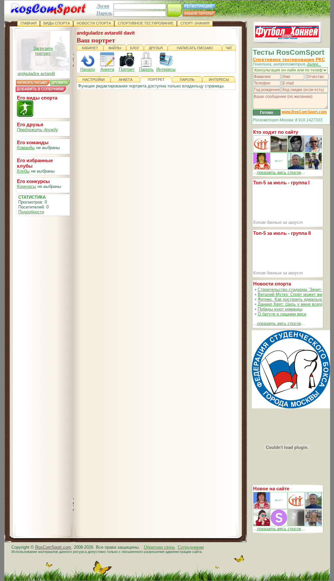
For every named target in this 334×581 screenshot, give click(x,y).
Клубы (23, 171)
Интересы (165, 69)
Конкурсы (26, 186)
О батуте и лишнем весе (282, 314)
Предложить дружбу (37, 129)
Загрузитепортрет (43, 51)
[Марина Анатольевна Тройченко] (261, 168)
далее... (314, 64)
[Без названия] (261, 507)
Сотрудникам (191, 547)
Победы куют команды (280, 309)
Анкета (107, 69)
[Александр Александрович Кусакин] (261, 150)
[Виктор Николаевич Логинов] (313, 168)
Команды (26, 147)
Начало (87, 69)
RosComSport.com (53, 547)
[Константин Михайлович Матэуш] (296, 150)
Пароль (146, 69)
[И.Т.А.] (313, 524)
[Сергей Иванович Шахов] (296, 168)
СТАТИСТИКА (32, 197)
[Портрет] (278, 507)
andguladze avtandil (36, 73)
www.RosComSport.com (304, 112)
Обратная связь (159, 547)
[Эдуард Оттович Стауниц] (313, 150)
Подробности (31, 211)
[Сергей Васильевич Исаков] (278, 150)
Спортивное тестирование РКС (289, 59)
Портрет (127, 69)
